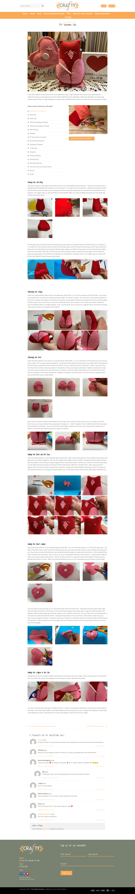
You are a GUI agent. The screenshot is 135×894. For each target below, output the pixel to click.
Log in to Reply (100, 746)
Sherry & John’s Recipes (83, 14)
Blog (69, 14)
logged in (45, 829)
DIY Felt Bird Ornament (96, 726)
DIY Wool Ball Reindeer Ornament (43, 726)
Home (25, 14)
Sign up (66, 873)
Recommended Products (54, 14)
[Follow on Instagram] (24, 873)
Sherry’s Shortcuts (102, 14)
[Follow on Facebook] (20, 873)
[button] (104, 5)
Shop (39, 14)
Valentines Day (71, 22)
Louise (40, 740)
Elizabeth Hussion (44, 814)
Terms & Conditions (25, 877)
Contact (68, 17)
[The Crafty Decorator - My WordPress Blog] (67, 6)
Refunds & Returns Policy (26, 879)
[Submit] (42, 5)
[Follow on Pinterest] (27, 873)
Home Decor (63, 22)
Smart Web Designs (59, 889)
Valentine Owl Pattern (38, 111)
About (32, 14)
